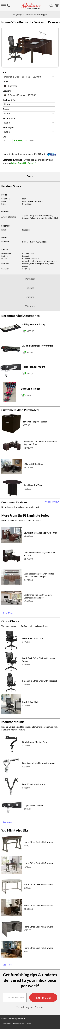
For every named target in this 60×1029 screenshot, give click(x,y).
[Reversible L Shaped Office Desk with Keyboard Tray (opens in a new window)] (11, 451)
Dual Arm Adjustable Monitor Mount (39, 763)
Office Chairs (10, 621)
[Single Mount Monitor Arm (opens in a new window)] (11, 753)
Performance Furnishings (32, 201)
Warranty (30, 306)
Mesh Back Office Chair (33, 639)
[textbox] (15, 997)
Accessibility (5, 1024)
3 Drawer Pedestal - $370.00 (21, 95)
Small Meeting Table (33, 485)
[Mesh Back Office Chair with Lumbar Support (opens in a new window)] (11, 671)
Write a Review (52, 502)
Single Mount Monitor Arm (34, 742)
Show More (8, 613)
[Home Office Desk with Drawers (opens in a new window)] (11, 852)
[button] (43, 997)
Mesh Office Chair (30, 702)
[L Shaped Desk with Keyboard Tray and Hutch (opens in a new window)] (11, 563)
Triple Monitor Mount (33, 806)
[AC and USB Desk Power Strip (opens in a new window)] (10, 352)
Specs (30, 176)
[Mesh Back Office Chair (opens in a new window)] (11, 650)
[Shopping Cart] (57, 7)
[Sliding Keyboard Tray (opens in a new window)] (10, 332)
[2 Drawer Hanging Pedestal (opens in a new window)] (11, 433)
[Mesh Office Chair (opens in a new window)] (11, 713)
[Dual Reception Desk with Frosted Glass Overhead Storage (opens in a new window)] (11, 584)
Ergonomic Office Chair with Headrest (39, 681)
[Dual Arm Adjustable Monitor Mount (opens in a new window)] (11, 774)
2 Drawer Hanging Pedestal (35, 422)
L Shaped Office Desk (33, 464)
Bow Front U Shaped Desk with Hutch (40, 533)
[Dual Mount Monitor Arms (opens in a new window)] (11, 796)
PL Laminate (27, 204)
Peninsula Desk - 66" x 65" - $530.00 (22, 77)
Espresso (12, 86)
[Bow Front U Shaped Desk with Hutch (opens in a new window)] (11, 542)
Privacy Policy (18, 1024)
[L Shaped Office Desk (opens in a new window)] (11, 473)
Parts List (30, 279)
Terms (28, 1024)
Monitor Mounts (13, 722)
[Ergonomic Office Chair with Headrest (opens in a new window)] (11, 692)
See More (7, 822)
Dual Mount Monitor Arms (34, 784)
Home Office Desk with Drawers (38, 842)
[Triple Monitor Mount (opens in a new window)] (10, 376)
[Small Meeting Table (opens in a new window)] (11, 496)
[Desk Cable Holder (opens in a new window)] (9, 401)
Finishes (30, 288)
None (7, 104)
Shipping (30, 297)
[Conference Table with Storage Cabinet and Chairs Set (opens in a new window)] (11, 604)
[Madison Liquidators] (30, 8)
